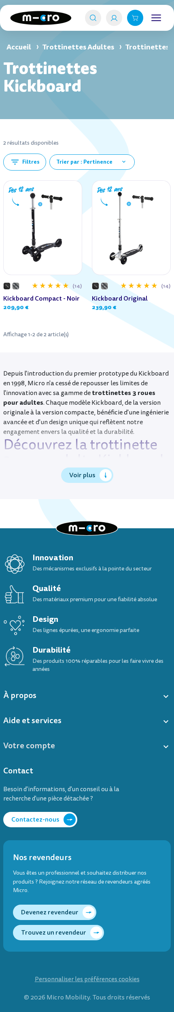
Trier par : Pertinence (91, 162)
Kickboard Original (120, 298)
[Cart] (135, 18)
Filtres (24, 162)
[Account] (114, 18)
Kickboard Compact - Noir (41, 298)
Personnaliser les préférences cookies (87, 979)
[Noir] (7, 286)
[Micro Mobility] (41, 18)
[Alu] (15, 286)
